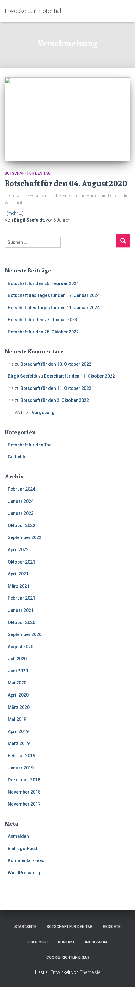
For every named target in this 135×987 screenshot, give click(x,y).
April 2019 (18, 731)
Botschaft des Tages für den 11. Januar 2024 (54, 307)
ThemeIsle (90, 972)
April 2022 (18, 549)
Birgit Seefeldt (22, 376)
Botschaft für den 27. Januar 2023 (42, 319)
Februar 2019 (21, 755)
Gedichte (17, 456)
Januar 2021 (21, 610)
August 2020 (20, 646)
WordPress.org (24, 872)
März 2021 (19, 586)
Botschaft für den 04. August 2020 (66, 183)
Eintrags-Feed (22, 848)
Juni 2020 (18, 670)
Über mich (38, 942)
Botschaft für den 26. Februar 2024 (43, 283)
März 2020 (19, 707)
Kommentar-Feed (26, 860)
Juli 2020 (17, 658)
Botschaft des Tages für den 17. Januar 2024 (54, 295)
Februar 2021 (21, 598)
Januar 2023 (21, 513)
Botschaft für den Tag (28, 173)
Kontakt (66, 942)
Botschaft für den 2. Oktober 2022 (54, 400)
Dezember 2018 (24, 779)
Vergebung (43, 412)
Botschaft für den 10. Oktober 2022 (55, 364)
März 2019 (19, 743)
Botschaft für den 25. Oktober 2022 (43, 331)
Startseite (25, 927)
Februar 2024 (21, 489)
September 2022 (24, 537)
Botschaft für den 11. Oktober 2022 (79, 376)
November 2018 (24, 792)
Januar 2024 (21, 501)
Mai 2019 (17, 719)
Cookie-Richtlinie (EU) (67, 957)
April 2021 (18, 573)
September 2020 (24, 634)
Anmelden (18, 836)
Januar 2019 (21, 767)
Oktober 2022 (21, 525)
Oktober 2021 (21, 561)
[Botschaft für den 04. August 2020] (67, 119)
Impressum (96, 942)
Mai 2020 (17, 682)
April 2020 (18, 695)
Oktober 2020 (21, 622)
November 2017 (24, 803)
